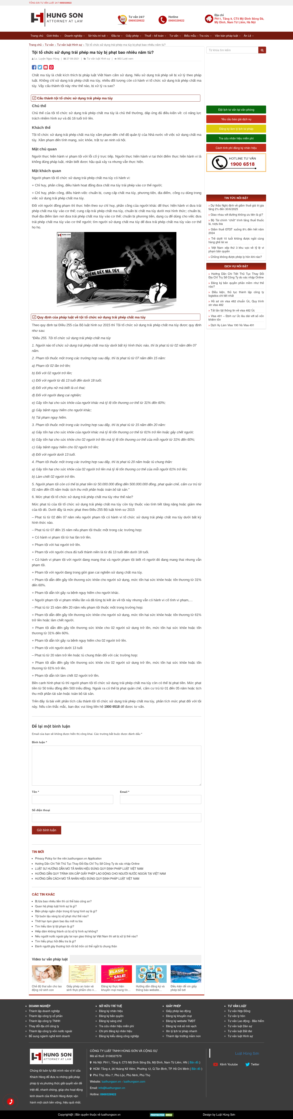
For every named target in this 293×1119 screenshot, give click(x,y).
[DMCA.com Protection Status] (161, 1114)
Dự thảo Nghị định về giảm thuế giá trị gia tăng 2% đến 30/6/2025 (236, 207)
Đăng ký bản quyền (111, 1016)
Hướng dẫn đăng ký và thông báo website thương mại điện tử (150, 988)
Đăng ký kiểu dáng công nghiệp (119, 1036)
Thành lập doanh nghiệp (44, 1011)
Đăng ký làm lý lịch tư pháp (236, 129)
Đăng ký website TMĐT (181, 1021)
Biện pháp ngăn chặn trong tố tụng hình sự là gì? (66, 911)
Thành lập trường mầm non (183, 1036)
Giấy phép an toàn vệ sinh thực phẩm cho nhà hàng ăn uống (82, 988)
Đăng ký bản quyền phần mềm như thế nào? (236, 284)
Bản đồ (194, 1062)
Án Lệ (247, 35)
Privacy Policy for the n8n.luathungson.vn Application (68, 858)
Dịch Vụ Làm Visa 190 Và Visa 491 (232, 325)
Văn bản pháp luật (226, 35)
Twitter (255, 1064)
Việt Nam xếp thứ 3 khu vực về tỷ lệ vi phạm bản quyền (236, 249)
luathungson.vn (111, 1081)
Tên (35, 791)
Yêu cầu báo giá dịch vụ (236, 119)
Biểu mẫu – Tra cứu (196, 35)
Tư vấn (173, 35)
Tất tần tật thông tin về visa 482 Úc (233, 310)
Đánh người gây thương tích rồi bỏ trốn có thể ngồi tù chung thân (76, 946)
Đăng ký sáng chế (110, 1021)
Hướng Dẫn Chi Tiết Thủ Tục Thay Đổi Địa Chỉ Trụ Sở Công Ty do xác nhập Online (87, 863)
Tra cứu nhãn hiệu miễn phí (236, 138)
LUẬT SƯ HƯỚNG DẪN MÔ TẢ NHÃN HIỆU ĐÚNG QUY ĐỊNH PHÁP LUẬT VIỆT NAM (89, 868)
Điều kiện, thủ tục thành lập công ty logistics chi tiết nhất (236, 294)
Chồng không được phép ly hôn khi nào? (236, 257)
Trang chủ (36, 35)
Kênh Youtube (228, 1064)
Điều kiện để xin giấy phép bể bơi (184, 988)
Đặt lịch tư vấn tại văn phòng (236, 110)
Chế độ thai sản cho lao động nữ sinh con (47, 988)
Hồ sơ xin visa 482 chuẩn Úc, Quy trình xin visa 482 (236, 303)
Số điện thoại (41, 810)
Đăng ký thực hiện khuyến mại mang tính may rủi (115, 988)
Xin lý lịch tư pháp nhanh (181, 1031)
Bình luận (39, 742)
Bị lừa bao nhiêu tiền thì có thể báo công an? (63, 901)
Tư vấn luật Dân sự (240, 1026)
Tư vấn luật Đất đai (240, 1031)
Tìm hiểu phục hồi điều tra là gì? (55, 941)
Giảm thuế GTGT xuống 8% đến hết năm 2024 (236, 231)
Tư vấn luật (237, 1006)
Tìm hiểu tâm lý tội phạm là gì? (54, 926)
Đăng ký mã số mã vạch (181, 1026)
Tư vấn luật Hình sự (69, 45)
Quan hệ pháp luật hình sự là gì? (56, 906)
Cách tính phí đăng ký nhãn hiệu (236, 148)
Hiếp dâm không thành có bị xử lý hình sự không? (66, 931)
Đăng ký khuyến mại (179, 1016)
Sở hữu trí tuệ (97, 35)
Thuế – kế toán (154, 35)
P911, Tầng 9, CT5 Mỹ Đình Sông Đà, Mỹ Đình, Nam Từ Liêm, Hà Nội (239, 20)
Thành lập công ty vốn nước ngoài (50, 1031)
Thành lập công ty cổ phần (46, 1016)
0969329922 (66, 2)
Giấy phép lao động (178, 1011)
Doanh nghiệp (73, 35)
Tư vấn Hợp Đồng (239, 1011)
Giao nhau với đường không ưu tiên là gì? (237, 214)
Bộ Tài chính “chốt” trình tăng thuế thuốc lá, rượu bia (236, 222)
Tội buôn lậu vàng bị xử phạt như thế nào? (62, 916)
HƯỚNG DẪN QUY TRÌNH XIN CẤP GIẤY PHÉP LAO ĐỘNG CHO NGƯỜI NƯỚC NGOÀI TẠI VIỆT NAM (100, 873)
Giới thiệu (53, 35)
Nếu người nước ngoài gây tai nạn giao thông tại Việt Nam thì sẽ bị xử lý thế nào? (86, 936)
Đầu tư (115, 35)
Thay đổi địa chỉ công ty (44, 1026)
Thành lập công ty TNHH (44, 1021)
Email (124, 791)
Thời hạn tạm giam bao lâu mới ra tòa (59, 921)
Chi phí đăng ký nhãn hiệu (115, 1031)
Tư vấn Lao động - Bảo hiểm (246, 1021)
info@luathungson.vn (111, 1088)
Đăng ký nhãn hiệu (111, 1011)
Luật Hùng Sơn (247, 1053)
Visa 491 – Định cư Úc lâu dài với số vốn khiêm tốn (236, 317)
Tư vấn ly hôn (236, 1016)
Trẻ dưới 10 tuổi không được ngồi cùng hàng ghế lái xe (236, 240)
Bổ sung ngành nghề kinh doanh (49, 1036)
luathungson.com (134, 1081)
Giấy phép (132, 35)
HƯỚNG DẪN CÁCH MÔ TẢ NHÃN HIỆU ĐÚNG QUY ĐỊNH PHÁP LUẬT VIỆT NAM (87, 878)
